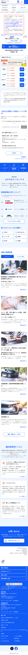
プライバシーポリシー (20, 158)
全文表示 (14, 153)
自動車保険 (3, 2)
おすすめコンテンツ (5, 571)
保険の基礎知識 (5, 9)
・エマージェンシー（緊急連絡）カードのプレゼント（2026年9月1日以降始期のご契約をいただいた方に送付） (14, 26)
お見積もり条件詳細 (14, 40)
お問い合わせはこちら (14, 540)
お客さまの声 (4, 7)
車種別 (19, 236)
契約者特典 (14, 7)
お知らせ (14, 9)
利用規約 (23, 156)
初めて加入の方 (21, 232)
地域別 (19, 240)
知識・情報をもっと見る (14, 434)
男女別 (5, 240)
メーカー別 (6, 236)
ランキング (14, 5)
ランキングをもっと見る (14, 221)
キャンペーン (23, 5)
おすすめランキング (13, 179)
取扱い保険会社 (5, 5)
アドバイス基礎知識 (14, 168)
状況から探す (23, 7)
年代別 (5, 232)
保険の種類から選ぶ (5, 578)
